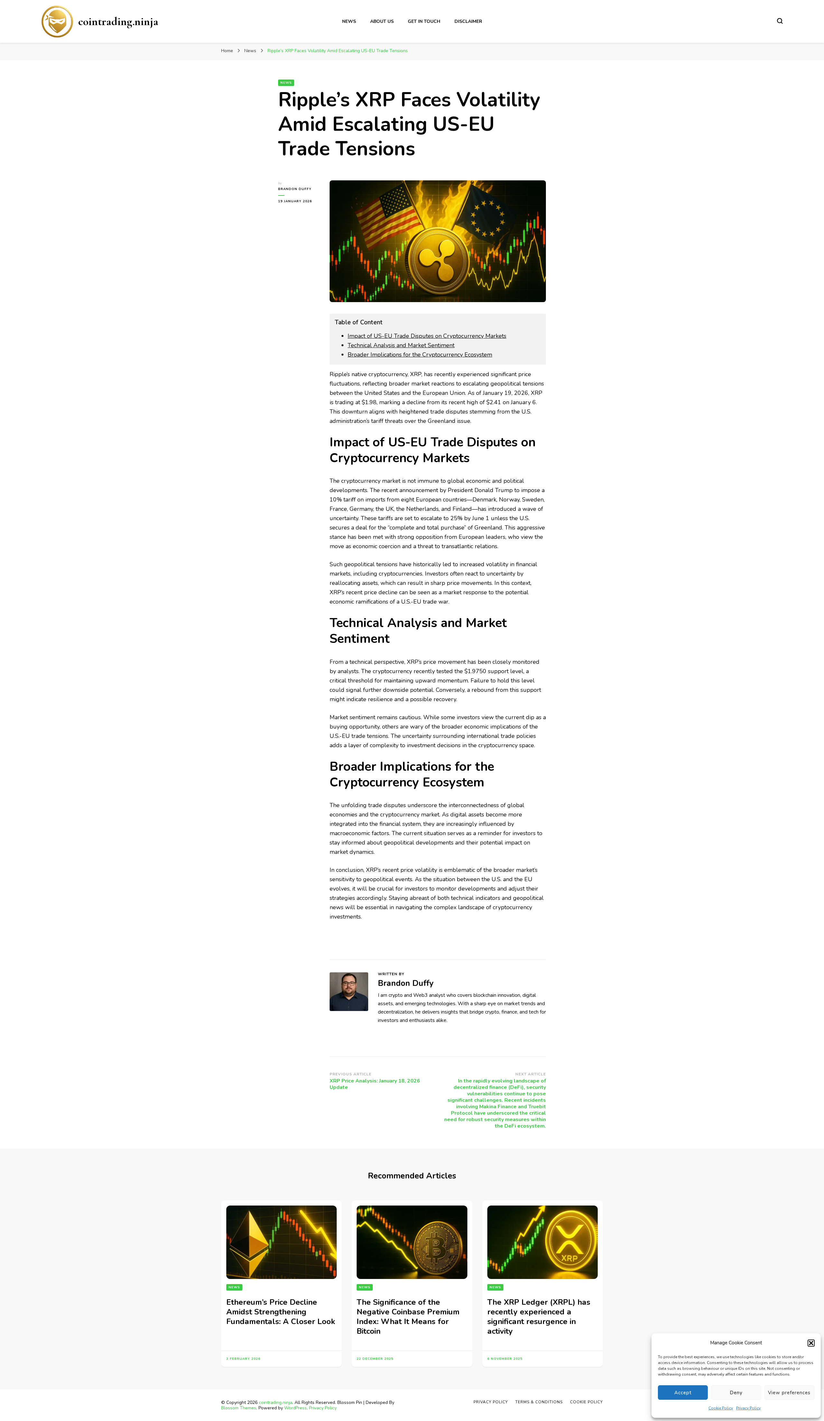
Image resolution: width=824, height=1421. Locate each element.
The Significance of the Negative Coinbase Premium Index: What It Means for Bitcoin (408, 1316)
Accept (683, 1392)
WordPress (295, 1408)
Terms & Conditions (539, 1402)
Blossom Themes (238, 1408)
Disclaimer (468, 21)
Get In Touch (424, 21)
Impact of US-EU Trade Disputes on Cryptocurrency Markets (427, 336)
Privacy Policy (748, 1408)
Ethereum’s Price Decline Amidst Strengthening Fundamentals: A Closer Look (280, 1312)
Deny (736, 1392)
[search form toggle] (780, 21)
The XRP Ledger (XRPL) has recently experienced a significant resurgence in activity (538, 1316)
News (349, 21)
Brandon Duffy (295, 189)
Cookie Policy (720, 1408)
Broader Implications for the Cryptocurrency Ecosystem (420, 354)
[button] (811, 1343)
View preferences (789, 1392)
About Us (382, 21)
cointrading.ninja (118, 21)
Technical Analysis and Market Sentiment (401, 345)
